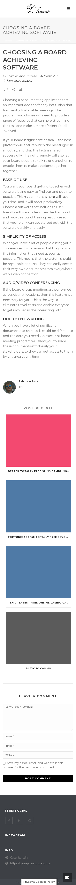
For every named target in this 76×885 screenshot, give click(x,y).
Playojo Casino (38, 668)
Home (9, 41)
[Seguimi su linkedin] (19, 820)
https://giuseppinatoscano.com (31, 863)
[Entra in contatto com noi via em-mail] (20, 388)
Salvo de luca (16, 76)
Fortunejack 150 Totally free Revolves (39, 537)
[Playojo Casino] (38, 638)
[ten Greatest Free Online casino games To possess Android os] (38, 572)
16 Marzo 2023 (49, 76)
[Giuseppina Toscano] (38, 9)
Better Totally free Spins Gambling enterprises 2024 (39, 471)
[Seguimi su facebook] (9, 820)
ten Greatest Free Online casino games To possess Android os (39, 602)
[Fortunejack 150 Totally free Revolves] (38, 506)
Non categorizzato (20, 80)
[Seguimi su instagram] (29, 820)
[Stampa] (22, 89)
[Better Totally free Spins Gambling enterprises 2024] (38, 440)
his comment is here (39, 197)
